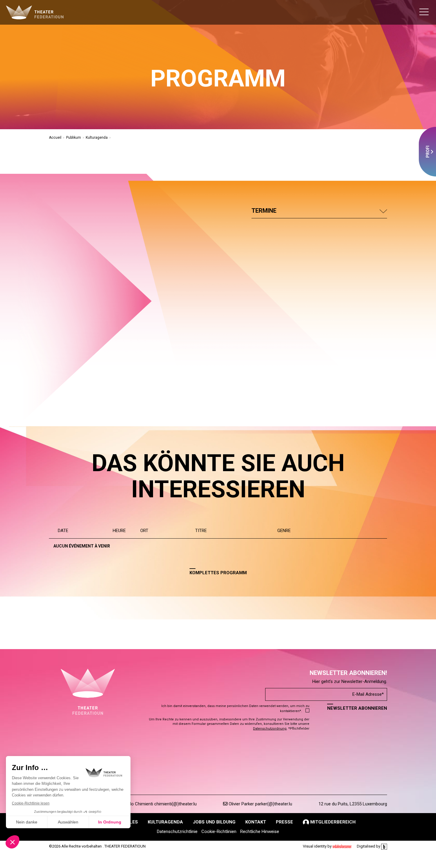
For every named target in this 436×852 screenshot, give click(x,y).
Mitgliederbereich (332, 822)
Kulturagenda (97, 137)
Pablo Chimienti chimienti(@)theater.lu (159, 804)
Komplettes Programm (218, 572)
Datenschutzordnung (270, 728)
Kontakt (255, 822)
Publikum (73, 137)
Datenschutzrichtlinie (177, 831)
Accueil (55, 137)
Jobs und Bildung (214, 822)
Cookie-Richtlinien (218, 831)
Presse (284, 822)
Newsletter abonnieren (357, 708)
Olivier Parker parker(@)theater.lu (259, 804)
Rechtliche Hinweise (259, 831)
